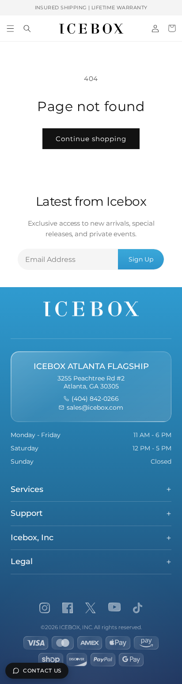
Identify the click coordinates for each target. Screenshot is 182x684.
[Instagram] (44, 608)
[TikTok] (137, 608)
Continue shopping (91, 138)
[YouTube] (114, 608)
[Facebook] (67, 608)
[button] (10, 28)
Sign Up (141, 259)
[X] (90, 608)
